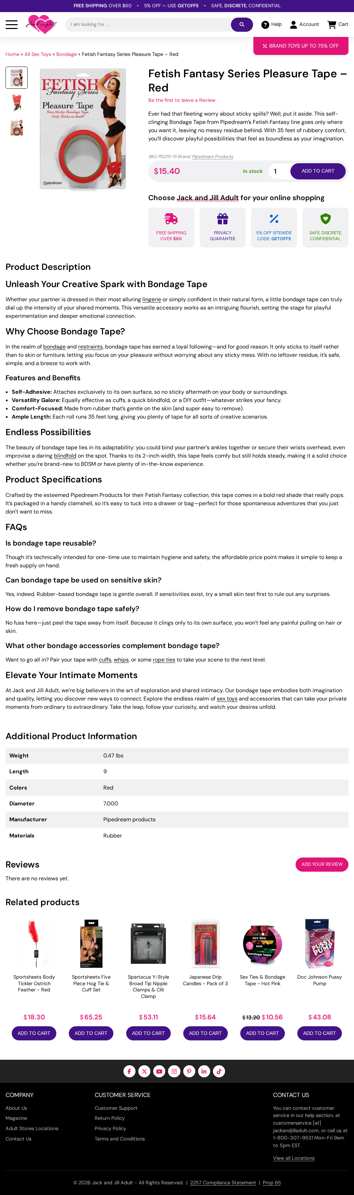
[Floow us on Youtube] (159, 1071)
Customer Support (116, 1108)
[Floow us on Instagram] (174, 1071)
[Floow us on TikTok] (219, 1071)
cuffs (105, 659)
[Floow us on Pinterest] (189, 1071)
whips (121, 659)
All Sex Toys (38, 54)
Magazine (16, 1118)
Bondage (66, 54)
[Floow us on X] (144, 1071)
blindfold (65, 455)
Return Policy (110, 1118)
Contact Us (18, 1139)
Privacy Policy (110, 1128)
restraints (90, 346)
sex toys (227, 698)
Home (12, 54)
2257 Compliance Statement (223, 1182)
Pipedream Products (212, 156)
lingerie (151, 299)
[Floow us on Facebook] (129, 1071)
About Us (16, 1108)
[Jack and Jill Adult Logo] (41, 24)
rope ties (164, 659)
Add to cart (318, 171)
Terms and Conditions (120, 1139)
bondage (54, 346)
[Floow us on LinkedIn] (204, 1071)
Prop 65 (272, 1182)
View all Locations (294, 1158)
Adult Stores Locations (32, 1128)
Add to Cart (34, 1033)
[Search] (242, 25)
